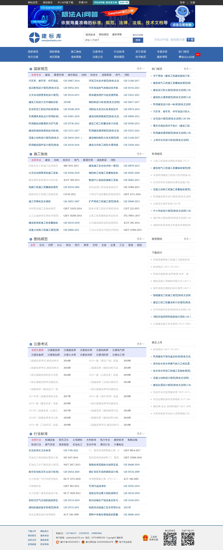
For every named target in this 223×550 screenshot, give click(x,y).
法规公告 (98, 56)
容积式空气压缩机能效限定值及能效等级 (51, 500)
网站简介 (44, 531)
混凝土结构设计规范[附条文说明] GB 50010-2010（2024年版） (186, 378)
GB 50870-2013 (132, 165)
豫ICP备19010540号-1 (70, 542)
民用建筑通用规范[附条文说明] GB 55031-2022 (178, 133)
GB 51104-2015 (131, 500)
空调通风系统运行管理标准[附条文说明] (50, 116)
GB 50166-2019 (71, 173)
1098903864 (96, 533)
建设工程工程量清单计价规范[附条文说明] (111, 123)
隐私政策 (44, 540)
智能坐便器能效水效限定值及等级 (107, 464)
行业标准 (119, 51)
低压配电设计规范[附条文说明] (45, 88)
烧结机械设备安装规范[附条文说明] (48, 507)
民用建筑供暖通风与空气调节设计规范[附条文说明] (56, 123)
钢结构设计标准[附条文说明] (104, 102)
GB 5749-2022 (71, 450)
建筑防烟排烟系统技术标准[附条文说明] (50, 130)
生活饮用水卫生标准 (40, 450)
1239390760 (84, 533)
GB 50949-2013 (132, 201)
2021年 (127, 507)
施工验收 (76, 51)
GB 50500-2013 (132, 123)
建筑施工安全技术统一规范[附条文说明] (110, 165)
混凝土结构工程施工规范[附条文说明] (49, 230)
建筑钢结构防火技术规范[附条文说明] (109, 138)
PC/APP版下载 (65, 2)
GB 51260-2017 (132, 80)
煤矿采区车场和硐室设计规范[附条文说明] (111, 472)
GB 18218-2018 (132, 493)
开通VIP (83, 2)
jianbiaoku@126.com (75, 537)
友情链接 (32, 544)
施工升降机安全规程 (40, 201)
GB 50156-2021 (132, 88)
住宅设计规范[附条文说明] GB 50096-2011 (175, 118)
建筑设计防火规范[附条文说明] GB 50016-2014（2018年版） (185, 90)
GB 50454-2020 (71, 472)
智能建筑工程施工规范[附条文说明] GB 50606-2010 (180, 295)
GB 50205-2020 (132, 173)
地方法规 (33, 56)
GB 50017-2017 (132, 102)
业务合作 (32, 540)
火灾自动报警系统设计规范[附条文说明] (50, 95)
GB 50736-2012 (71, 123)
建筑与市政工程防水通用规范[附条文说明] (111, 145)
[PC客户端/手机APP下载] (174, 37)
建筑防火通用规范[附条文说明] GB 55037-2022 (178, 97)
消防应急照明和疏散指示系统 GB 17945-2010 (177, 316)
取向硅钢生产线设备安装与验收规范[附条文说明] (115, 500)
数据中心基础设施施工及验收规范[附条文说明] (114, 180)
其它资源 (141, 51)
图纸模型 (119, 56)
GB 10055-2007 (71, 201)
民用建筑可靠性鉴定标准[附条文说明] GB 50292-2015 (181, 356)
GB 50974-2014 (132, 109)
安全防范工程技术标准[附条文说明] (48, 109)
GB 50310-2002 (71, 187)
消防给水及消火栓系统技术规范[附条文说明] (113, 109)
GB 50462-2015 (132, 180)
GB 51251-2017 (71, 130)
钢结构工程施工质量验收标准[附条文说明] (111, 173)
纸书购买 (141, 56)
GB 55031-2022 (132, 130)
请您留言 (48, 2)
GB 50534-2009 (132, 472)
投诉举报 (44, 544)
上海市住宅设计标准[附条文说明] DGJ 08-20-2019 (179, 140)
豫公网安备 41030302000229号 (99, 542)
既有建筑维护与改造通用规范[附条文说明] (111, 95)
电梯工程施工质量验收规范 (43, 187)
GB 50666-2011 (71, 230)
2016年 (67, 102)
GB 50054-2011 (71, 88)
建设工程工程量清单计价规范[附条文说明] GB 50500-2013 (184, 302)
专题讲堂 (162, 51)
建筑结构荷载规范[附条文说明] (105, 116)
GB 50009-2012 (132, 116)
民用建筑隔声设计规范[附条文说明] (48, 145)
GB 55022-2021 (132, 95)
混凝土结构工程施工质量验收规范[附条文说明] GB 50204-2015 (186, 189)
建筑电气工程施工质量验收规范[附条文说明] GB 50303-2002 (185, 83)
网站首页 (33, 2)
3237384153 (71, 533)
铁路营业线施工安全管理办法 (105, 507)
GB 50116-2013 (71, 95)
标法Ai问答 (138, 35)
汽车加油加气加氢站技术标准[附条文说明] (111, 88)
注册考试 (98, 51)
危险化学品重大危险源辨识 (103, 493)
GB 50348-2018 (71, 109)
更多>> (141, 68)
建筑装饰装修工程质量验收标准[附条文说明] (53, 223)
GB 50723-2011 (71, 507)
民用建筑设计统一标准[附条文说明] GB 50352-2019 (180, 104)
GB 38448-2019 (132, 464)
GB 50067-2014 (71, 80)
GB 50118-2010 (71, 145)
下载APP (32, 531)
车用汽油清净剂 (97, 486)
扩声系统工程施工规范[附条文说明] (108, 201)
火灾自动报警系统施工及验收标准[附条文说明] (54, 173)
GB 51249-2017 (132, 138)
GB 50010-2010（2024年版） (79, 138)
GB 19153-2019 (71, 500)
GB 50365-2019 (71, 116)
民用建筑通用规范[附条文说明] (105, 130)
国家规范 (33, 51)
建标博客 (162, 56)
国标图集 (54, 51)
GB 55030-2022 (132, 145)
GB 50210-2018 (71, 223)
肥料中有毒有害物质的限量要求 (106, 514)
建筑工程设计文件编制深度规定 (46, 102)
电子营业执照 (125, 542)
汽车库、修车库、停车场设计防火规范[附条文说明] (56, 80)
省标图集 (76, 56)
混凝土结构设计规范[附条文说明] (47, 138)
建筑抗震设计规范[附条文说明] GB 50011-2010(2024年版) (183, 385)
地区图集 (54, 56)
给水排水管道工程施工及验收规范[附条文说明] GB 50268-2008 (186, 371)
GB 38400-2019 (132, 514)
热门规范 (184, 51)
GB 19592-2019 (132, 486)
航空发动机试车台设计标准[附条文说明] (50, 472)
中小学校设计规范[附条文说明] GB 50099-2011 (178, 211)
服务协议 (44, 535)
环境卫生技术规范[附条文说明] (105, 80)
